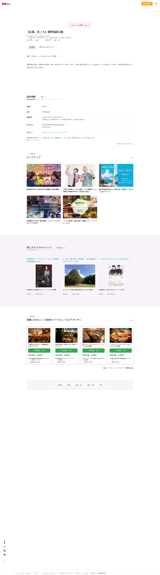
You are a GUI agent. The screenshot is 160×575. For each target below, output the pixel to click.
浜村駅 (60, 385)
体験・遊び (79, 385)
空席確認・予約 (39, 350)
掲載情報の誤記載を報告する (124, 144)
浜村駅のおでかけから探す (66, 573)
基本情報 (31, 96)
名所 (101, 385)
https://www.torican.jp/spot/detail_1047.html (55, 132)
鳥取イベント (54, 573)
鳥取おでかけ (46, 573)
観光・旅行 (91, 385)
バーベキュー (111, 368)
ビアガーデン (121, 368)
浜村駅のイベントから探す (81, 573)
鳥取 (69, 385)
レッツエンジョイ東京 (18, 573)
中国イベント (37, 573)
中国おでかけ (29, 573)
